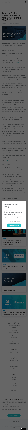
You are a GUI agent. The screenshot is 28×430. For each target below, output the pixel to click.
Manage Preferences (14, 221)
